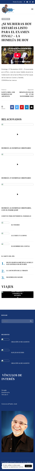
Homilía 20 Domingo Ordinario (16, 148)
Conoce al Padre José (9, 404)
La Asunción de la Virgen (17, 270)
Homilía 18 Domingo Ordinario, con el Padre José (16, 209)
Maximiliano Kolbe (14, 277)
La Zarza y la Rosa (19, 235)
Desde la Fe (5, 392)
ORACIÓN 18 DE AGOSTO (20, 363)
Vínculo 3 (4, 395)
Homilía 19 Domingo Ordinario (16, 178)
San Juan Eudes (17, 352)
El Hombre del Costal (20, 246)
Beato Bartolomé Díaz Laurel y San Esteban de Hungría (19, 263)
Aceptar (28, 466)
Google (4, 390)
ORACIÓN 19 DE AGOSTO (20, 342)
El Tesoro (15, 225)
